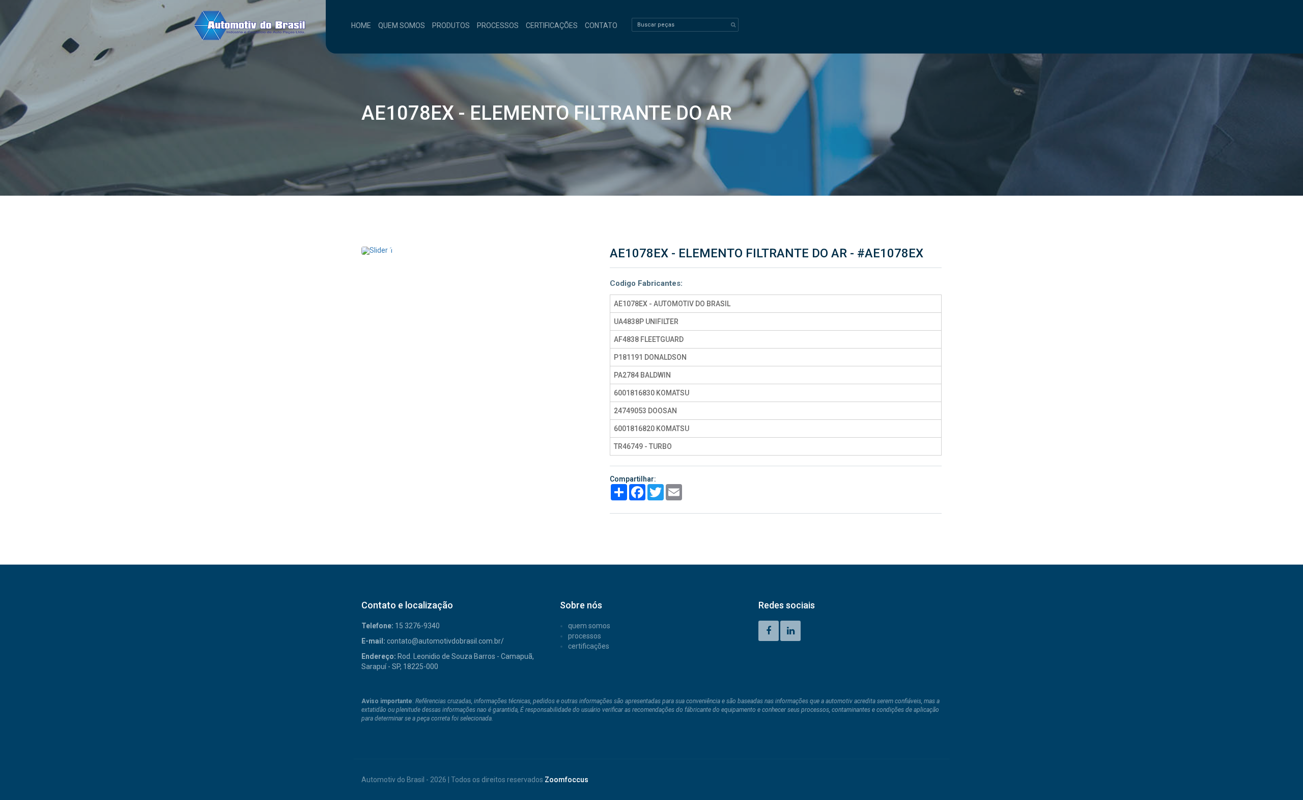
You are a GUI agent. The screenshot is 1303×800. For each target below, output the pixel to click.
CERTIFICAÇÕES (552, 25)
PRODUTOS (451, 25)
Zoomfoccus (566, 780)
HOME (361, 25)
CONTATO (601, 25)
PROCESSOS (498, 25)
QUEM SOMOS (401, 25)
